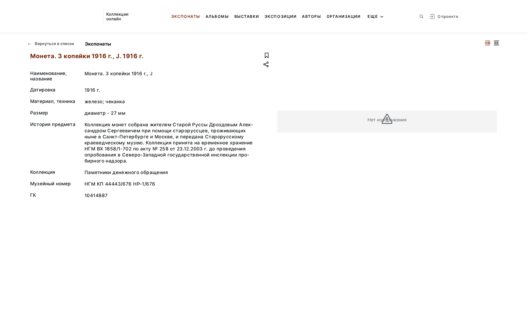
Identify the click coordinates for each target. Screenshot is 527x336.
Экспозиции (280, 16)
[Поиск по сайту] (421, 16)
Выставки (246, 16)
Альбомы (217, 16)
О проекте (448, 16)
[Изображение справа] (487, 43)
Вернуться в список (54, 43)
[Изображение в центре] (496, 43)
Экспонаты (185, 16)
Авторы (311, 16)
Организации (344, 16)
